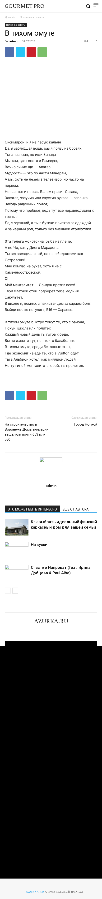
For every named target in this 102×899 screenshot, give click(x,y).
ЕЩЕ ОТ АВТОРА (76, 509)
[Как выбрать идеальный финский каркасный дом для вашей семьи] (16, 527)
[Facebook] (9, 52)
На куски (39, 544)
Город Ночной (85, 424)
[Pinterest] (31, 52)
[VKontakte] (55, 629)
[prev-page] (8, 591)
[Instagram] (46, 629)
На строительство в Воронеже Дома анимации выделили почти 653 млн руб (26, 432)
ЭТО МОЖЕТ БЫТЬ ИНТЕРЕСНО (32, 509)
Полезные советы (32, 17)
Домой (10, 17)
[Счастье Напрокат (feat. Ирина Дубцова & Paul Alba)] (16, 573)
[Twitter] (20, 52)
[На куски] (16, 550)
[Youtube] (64, 629)
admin (14, 41)
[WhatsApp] (42, 52)
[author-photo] (51, 461)
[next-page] (15, 591)
